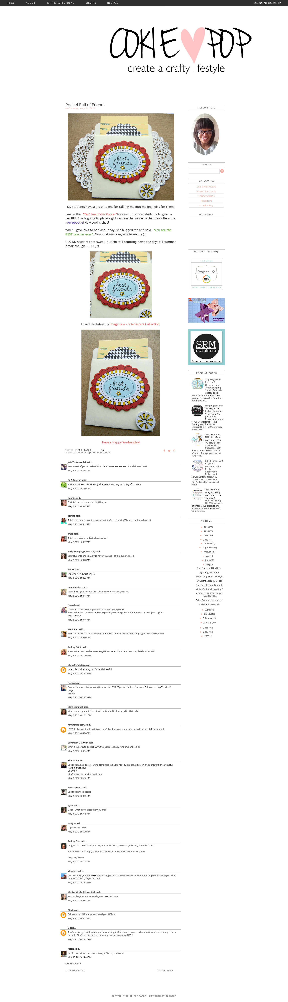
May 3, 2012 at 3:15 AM (79, 813)
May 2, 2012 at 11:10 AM (79, 673)
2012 (205, 539)
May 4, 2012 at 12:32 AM (79, 882)
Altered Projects (85, 453)
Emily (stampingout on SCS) (81, 551)
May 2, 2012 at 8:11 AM (79, 524)
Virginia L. (72, 871)
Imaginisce (103, 453)
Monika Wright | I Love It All (81, 892)
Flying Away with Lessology (209, 600)
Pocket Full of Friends (209, 604)
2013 (205, 535)
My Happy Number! (209, 572)
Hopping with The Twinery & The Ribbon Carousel (214, 408)
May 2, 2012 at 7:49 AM (79, 488)
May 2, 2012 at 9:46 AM (79, 619)
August (207, 551)
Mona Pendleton (76, 664)
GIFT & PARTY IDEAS (60, 3)
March (207, 613)
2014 (206, 531)
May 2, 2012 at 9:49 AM (79, 637)
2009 (206, 636)
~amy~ (71, 823)
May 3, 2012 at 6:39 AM (79, 831)
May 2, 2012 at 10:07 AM (79, 655)
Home (11, 3)
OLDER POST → (167, 970)
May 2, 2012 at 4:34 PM (79, 750)
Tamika (71, 515)
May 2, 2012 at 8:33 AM (79, 577)
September (208, 547)
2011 (205, 627)
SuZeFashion (74, 479)
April (207, 609)
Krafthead (73, 629)
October (208, 543)
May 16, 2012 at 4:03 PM (79, 957)
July (207, 555)
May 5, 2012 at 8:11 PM (79, 918)
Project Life (206, 200)
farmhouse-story (76, 724)
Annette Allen (74, 587)
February (207, 618)
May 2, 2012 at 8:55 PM (79, 795)
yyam (70, 805)
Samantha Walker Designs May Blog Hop (209, 595)
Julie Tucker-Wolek (77, 462)
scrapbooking (206, 205)
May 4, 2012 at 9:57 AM (79, 900)
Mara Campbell (75, 706)
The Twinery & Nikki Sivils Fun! (212, 436)
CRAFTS (91, 3)
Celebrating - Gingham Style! (209, 576)
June (207, 560)
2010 (205, 631)
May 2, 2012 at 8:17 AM (79, 542)
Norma (71, 682)
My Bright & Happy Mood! (209, 580)
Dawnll (71, 605)
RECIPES (112, 3)
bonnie (71, 497)
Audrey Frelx (74, 841)
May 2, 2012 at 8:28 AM (79, 559)
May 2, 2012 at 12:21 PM (79, 715)
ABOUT (31, 3)
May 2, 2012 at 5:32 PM (79, 777)
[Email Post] (102, 450)
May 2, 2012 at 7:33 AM (79, 470)
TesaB (71, 569)
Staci (70, 910)
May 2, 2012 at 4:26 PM (79, 733)
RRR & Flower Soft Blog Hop (214, 462)
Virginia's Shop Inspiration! (209, 589)
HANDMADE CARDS (206, 191)
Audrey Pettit (74, 647)
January (208, 622)
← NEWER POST (75, 970)
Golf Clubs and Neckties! (209, 567)
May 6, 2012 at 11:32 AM (79, 939)
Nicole (71, 948)
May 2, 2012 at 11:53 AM (79, 697)
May (208, 564)
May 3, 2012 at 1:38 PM (79, 861)
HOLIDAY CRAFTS (206, 196)
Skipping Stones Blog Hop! (213, 380)
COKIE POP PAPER (136, 996)
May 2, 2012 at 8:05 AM (79, 506)
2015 (206, 527)
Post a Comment (72, 963)
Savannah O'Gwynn (78, 742)
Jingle (70, 533)
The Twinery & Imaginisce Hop (212, 491)
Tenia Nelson (74, 787)
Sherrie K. (73, 760)
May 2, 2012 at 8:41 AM (79, 595)
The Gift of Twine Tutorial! (209, 584)
